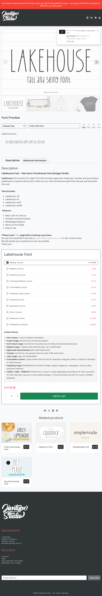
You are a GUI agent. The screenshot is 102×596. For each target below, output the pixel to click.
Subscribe (94, 577)
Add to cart (59, 396)
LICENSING (6, 537)
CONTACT (5, 557)
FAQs (17, 235)
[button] (96, 62)
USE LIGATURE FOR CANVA (12, 561)
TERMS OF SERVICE (9, 539)
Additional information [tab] (34, 160)
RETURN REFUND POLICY (11, 543)
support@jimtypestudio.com (48, 238)
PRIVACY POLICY (8, 541)
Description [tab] (12, 160)
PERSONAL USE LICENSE (11, 563)
